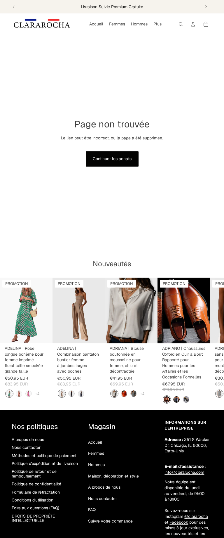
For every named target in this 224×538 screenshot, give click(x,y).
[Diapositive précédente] (13, 6)
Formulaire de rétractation (36, 492)
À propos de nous (28, 439)
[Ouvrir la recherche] (180, 24)
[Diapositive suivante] (206, 6)
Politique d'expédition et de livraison (45, 463)
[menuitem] (157, 24)
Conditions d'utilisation (32, 500)
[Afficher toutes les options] (37, 394)
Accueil (95, 442)
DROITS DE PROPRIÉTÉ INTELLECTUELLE (33, 518)
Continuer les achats (112, 158)
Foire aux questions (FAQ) (35, 508)
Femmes (96, 453)
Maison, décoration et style (113, 476)
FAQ (92, 509)
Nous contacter (26, 447)
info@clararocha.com (184, 472)
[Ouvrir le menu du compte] (193, 24)
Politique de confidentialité (36, 484)
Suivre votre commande (110, 521)
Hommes (96, 464)
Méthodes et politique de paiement (44, 455)
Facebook (178, 522)
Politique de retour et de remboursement (34, 473)
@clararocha (196, 516)
